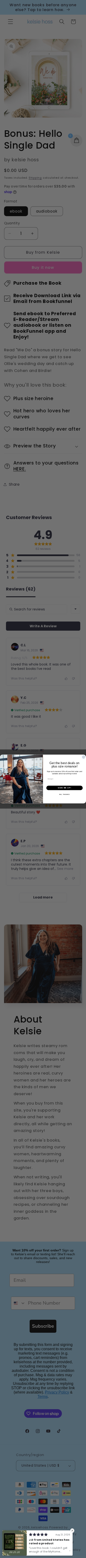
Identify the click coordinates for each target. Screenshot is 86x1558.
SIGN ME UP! (64, 788)
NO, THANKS (64, 794)
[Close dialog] (83, 757)
